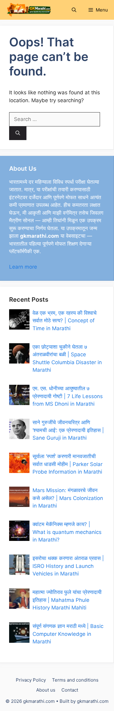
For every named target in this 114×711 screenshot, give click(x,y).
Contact (69, 690)
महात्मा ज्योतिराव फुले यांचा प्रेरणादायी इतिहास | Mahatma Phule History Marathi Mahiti (67, 600)
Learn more (23, 267)
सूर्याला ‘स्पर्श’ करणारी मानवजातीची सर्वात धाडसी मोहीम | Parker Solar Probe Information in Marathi (67, 464)
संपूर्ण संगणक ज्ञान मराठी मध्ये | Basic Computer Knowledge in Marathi (68, 634)
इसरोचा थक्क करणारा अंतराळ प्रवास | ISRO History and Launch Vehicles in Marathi (68, 566)
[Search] (17, 133)
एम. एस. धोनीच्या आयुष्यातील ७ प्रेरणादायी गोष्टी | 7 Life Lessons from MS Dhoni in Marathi (68, 396)
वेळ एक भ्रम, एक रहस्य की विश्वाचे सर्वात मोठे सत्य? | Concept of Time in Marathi (65, 320)
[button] (74, 10)
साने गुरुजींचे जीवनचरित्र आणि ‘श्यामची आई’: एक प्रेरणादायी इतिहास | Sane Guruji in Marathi (68, 430)
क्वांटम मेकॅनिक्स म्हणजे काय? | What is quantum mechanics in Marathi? (67, 532)
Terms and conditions (75, 680)
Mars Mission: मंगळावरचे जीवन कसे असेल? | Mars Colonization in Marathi (68, 498)
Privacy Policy (31, 680)
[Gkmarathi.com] (28, 10)
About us (45, 690)
